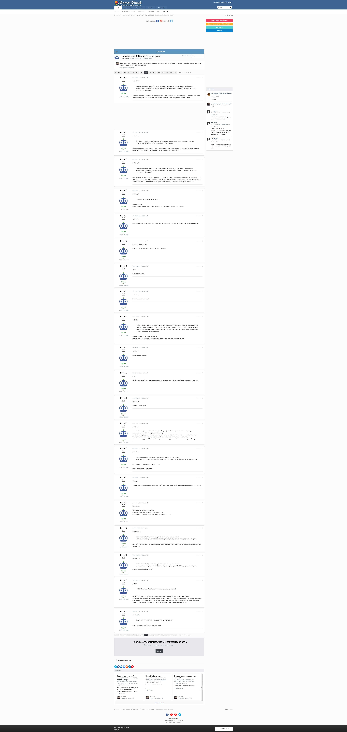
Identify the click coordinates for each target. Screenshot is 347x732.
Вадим (119, 681)
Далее (171, 72)
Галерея (117, 11)
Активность (127, 8)
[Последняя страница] (175, 72)
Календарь (139, 8)
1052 (141, 72)
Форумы (165, 11)
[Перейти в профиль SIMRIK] (208, 94)
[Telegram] (171, 20)
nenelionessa (216, 112)
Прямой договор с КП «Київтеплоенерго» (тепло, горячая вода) (127, 678)
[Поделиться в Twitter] (115, 666)
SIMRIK (215, 95)
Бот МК (127, 58)
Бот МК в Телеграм (153, 676)
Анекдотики (214, 111)
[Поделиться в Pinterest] (132, 666)
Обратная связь (173, 718)
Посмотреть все (159, 703)
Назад (119, 72)
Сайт (118, 8)
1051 (137, 72)
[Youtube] (161, 20)
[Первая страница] (115, 72)
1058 (167, 72)
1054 (150, 72)
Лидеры (150, 8)
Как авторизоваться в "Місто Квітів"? (219, 24)
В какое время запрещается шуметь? (185, 677)
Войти (159, 651)
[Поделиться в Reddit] (127, 666)
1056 (158, 72)
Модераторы (141, 11)
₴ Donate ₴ (219, 27)
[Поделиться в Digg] (121, 666)
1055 (154, 72)
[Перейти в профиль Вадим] (117, 63)
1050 (133, 72)
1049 (129, 72)
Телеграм (219, 30)
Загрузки (151, 11)
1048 (124, 72)
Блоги (158, 11)
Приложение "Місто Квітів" (219, 20)
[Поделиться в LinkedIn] (129, 666)
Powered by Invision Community (173, 722)
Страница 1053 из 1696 (184, 72)
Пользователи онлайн (128, 11)
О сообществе (161, 51)
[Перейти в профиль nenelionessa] (208, 112)
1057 (163, 72)
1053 (146, 72)
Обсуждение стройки (146, 58)
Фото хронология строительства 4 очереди (221, 93)
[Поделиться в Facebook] (118, 666)
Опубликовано (140, 77)
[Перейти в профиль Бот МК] (116, 57)
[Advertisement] (159, 36)
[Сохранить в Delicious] (124, 666)
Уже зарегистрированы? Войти (223, 2)
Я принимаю (224, 728)
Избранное (161, 8)
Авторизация (186, 55)
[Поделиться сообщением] (202, 77)
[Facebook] (157, 20)
